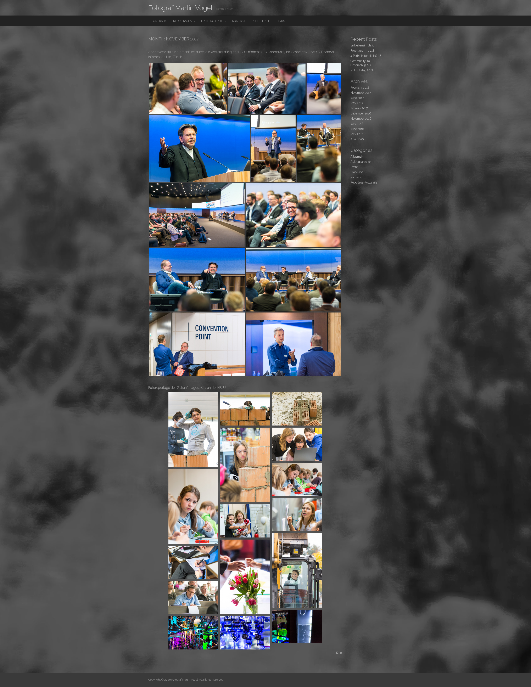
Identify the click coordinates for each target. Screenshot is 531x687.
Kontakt (239, 21)
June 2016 (357, 129)
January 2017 (359, 108)
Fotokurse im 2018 (362, 50)
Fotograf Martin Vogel (180, 8)
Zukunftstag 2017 (362, 70)
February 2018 (360, 87)
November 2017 (361, 92)
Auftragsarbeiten (361, 161)
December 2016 (361, 113)
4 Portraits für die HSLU (366, 55)
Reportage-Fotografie (364, 182)
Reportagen (183, 21)
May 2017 (357, 103)
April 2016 (357, 139)
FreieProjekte (212, 21)
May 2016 (357, 134)
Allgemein (357, 156)
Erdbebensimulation (363, 45)
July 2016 (357, 123)
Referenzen (261, 21)
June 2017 (357, 98)
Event (354, 167)
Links (281, 21)
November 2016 (361, 118)
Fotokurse (357, 172)
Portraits (159, 21)
